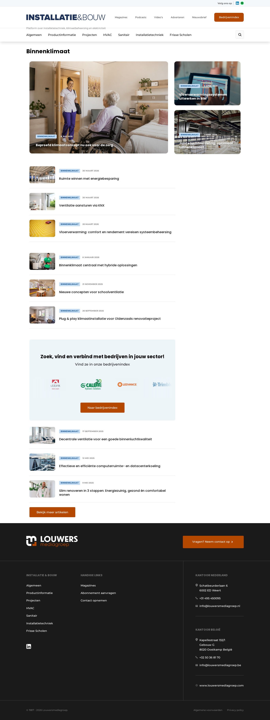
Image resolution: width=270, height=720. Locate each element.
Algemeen (34, 35)
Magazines (121, 17)
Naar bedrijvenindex (102, 408)
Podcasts (140, 17)
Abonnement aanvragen (98, 593)
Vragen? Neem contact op (211, 541)
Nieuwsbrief (199, 17)
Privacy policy (235, 710)
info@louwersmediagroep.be (220, 665)
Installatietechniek (149, 35)
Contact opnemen (94, 600)
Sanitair (123, 35)
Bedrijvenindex (229, 17)
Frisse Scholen (181, 35)
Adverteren (177, 17)
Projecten (89, 35)
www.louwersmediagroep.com (221, 685)
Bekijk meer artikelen (52, 512)
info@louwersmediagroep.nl (219, 606)
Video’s (158, 17)
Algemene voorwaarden (208, 710)
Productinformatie (62, 35)
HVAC (107, 35)
